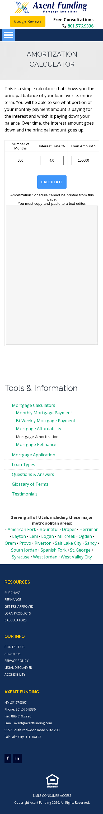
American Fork (22, 529)
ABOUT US (12, 654)
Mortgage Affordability (38, 428)
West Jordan (45, 557)
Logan (47, 536)
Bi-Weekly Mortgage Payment (45, 421)
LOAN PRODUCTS (17, 613)
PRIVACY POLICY (16, 660)
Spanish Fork (54, 550)
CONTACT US (14, 647)
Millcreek (66, 536)
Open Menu (8, 35)
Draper (69, 529)
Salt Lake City (68, 543)
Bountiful (49, 529)
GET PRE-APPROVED (19, 606)
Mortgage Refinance (36, 444)
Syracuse (21, 557)
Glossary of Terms (30, 484)
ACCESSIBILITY (14, 674)
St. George (80, 550)
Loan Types (23, 464)
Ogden (85, 536)
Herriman (89, 529)
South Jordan (24, 550)
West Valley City (76, 557)
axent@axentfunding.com (33, 723)
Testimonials (25, 494)
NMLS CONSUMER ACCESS (52, 795)
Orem (10, 543)
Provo (25, 543)
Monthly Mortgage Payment (44, 413)
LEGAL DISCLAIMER (18, 667)
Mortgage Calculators (33, 405)
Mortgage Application (33, 455)
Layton (19, 536)
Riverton (43, 543)
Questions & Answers (33, 474)
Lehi (33, 536)
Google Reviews (27, 21)
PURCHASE (12, 592)
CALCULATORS (15, 620)
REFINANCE (12, 599)
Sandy (91, 543)
